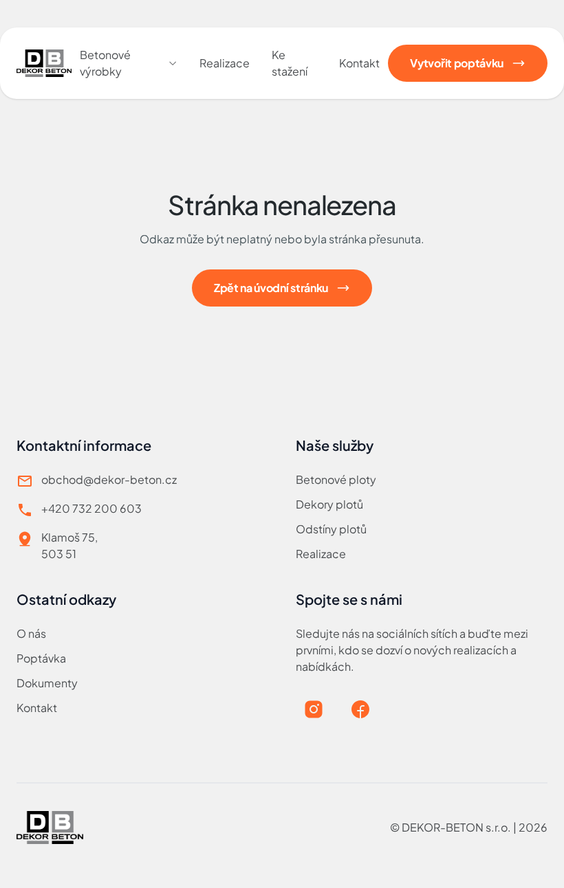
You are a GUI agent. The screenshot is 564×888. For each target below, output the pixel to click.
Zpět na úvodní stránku (271, 287)
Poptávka (41, 658)
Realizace (224, 63)
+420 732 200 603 (91, 508)
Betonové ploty (336, 479)
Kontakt (359, 63)
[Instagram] (314, 709)
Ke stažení (289, 62)
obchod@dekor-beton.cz (109, 479)
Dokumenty (47, 683)
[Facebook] (360, 709)
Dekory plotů (329, 504)
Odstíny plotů (331, 529)
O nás (31, 633)
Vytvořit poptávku (456, 63)
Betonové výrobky (105, 62)
